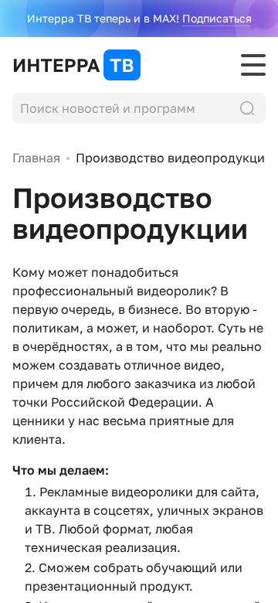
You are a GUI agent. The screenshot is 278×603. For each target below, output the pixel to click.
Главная (36, 157)
